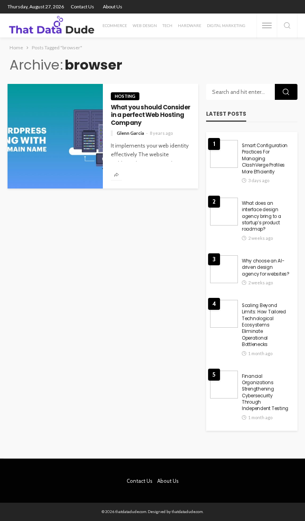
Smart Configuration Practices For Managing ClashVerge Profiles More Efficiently (265, 158)
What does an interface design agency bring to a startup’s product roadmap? (261, 216)
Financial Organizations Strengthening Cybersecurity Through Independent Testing (265, 392)
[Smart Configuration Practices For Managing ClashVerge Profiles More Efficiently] (224, 154)
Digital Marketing (226, 25)
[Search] (287, 26)
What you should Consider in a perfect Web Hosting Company (150, 114)
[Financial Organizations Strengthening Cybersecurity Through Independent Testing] (224, 385)
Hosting (125, 96)
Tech (167, 25)
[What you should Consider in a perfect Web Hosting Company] (55, 136)
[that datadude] (52, 25)
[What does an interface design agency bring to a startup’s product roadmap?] (224, 212)
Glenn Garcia (130, 133)
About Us (112, 7)
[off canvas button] (267, 25)
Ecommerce (114, 25)
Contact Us (82, 7)
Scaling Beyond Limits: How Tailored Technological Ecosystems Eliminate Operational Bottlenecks (264, 325)
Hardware (189, 25)
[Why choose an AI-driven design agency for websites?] (224, 269)
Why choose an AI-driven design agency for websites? (266, 267)
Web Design (145, 25)
